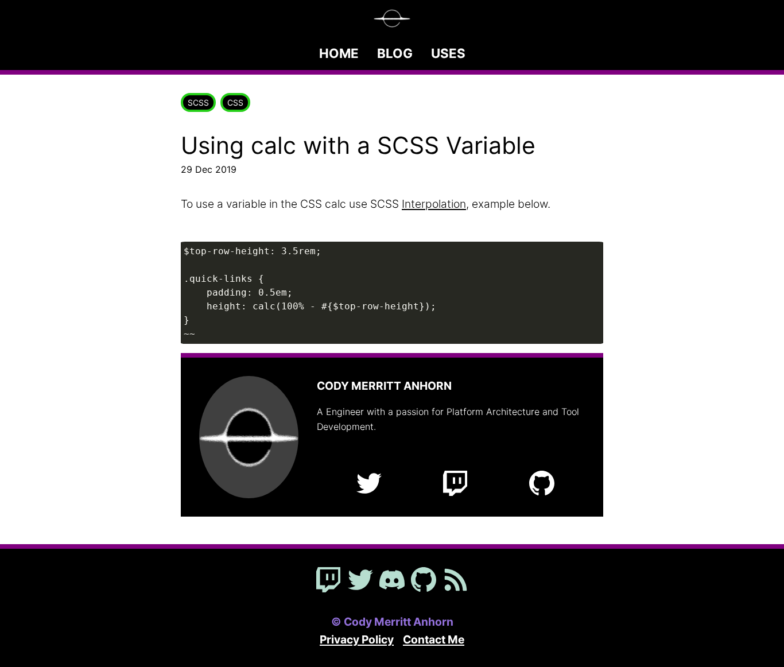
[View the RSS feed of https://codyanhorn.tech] (455, 581)
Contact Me (433, 639)
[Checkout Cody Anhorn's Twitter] (360, 581)
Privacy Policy (357, 639)
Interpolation (434, 204)
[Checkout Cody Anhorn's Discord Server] (392, 581)
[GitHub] (541, 484)
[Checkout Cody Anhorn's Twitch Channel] (328, 581)
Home (339, 53)
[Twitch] (455, 484)
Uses (448, 53)
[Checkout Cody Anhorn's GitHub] (423, 581)
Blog (395, 53)
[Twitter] (369, 484)
